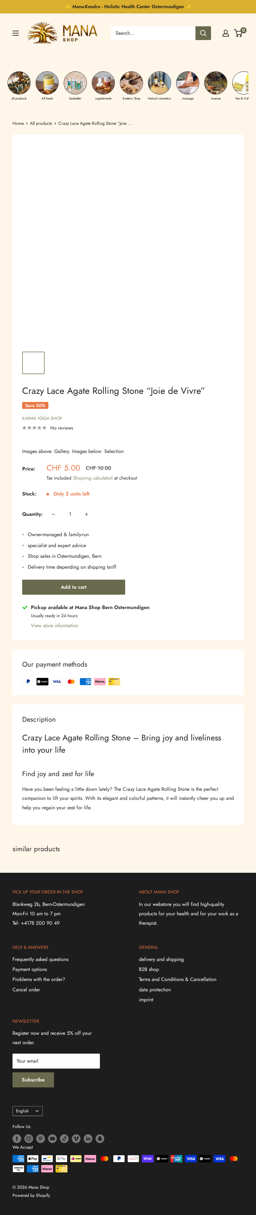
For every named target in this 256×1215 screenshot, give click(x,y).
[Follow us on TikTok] (64, 1138)
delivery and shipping (161, 959)
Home (18, 123)
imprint (146, 999)
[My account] (226, 33)
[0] (238, 33)
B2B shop (149, 969)
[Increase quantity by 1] (86, 514)
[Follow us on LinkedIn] (88, 1138)
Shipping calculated (93, 478)
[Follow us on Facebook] (16, 1138)
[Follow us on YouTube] (52, 1138)
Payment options (29, 969)
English (22, 1111)
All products (41, 123)
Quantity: (32, 514)
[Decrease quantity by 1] (53, 514)
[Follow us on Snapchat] (100, 1138)
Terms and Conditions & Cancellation (177, 979)
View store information (54, 625)
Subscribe (33, 1079)
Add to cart (73, 587)
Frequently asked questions (40, 959)
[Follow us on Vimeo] (76, 1138)
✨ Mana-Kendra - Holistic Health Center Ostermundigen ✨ (128, 6)
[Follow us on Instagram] (28, 1138)
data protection (155, 989)
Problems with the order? (38, 979)
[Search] (203, 33)
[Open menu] (15, 33)
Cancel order (26, 989)
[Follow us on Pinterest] (40, 1138)
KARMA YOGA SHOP (42, 418)
